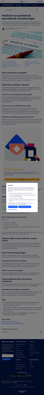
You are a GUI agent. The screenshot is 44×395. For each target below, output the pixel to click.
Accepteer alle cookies (24, 206)
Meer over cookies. (22, 204)
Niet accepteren (13, 206)
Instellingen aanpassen (12, 209)
